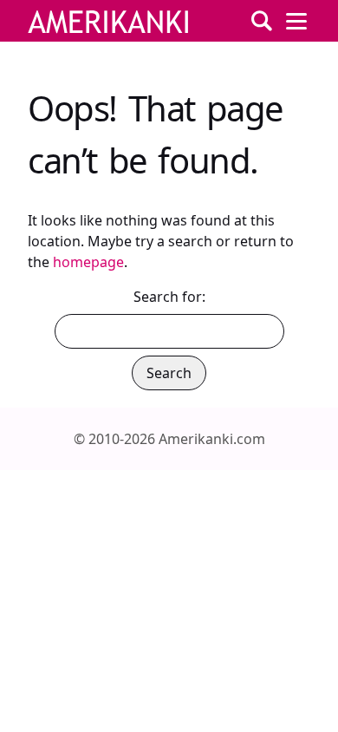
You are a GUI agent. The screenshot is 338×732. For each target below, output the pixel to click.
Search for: (169, 296)
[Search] (262, 20)
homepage (88, 261)
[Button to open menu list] (296, 21)
